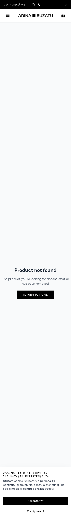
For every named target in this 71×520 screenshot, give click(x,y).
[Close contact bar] (66, 5)
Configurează (35, 511)
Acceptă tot (36, 501)
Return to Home (35, 294)
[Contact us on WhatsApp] (33, 4)
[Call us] (39, 4)
